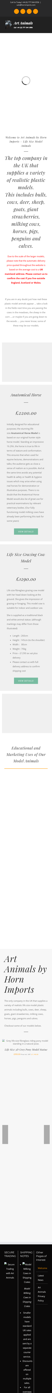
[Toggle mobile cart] (41, 28)
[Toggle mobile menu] (46, 28)
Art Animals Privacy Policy (42, 1294)
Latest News (41, 1277)
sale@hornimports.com (26, 5)
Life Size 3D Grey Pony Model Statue (26, 1049)
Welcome (42, 1268)
